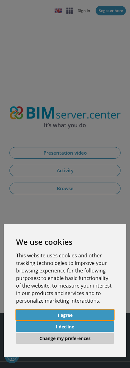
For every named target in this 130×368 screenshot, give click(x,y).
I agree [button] (65, 315)
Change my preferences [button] (65, 338)
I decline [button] (65, 327)
